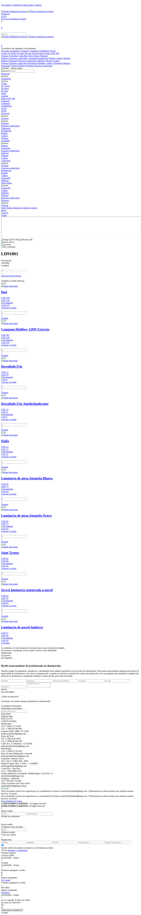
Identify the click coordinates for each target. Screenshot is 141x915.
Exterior (41, 53)
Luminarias (15, 51)
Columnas (33, 51)
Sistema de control (18, 19)
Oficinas (66, 58)
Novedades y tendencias (12, 5)
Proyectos (5, 19)
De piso (28, 53)
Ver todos (5, 51)
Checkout (5, 892)
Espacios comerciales (18, 58)
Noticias (4, 205)
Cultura (59, 58)
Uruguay (5, 56)
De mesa (20, 53)
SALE (4, 16)
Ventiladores (44, 51)
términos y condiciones (18, 850)
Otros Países (34, 56)
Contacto (38, 5)
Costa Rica (23, 56)
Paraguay (44, 56)
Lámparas (24, 51)
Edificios (5, 58)
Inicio (3, 210)
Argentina (13, 56)
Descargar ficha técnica (11, 276)
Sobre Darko (7, 208)
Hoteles (52, 58)
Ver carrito (5, 880)
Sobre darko (28, 5)
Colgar (4, 53)
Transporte (33, 58)
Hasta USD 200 (52, 53)
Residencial (43, 58)
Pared (34, 53)
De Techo (12, 53)
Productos (5, 14)
